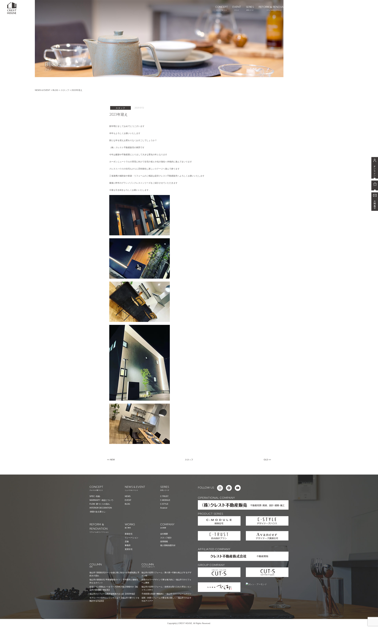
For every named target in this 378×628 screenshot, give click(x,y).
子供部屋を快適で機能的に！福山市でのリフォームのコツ (166, 594)
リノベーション (131, 538)
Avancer (163, 508)
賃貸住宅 (128, 549)
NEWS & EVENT (42, 90)
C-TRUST (164, 496)
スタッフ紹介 (166, 538)
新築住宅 (128, 534)
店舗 (127, 541)
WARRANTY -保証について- (101, 500)
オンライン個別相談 (375, 170)
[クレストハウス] (11, 8)
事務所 (128, 545)
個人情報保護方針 (168, 545)
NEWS (128, 496)
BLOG (55, 90)
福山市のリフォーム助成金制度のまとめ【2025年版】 (112, 594)
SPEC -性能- (94, 496)
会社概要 (164, 534)
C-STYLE (164, 504)
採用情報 (164, 541)
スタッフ (65, 90)
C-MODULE (165, 500)
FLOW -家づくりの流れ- (99, 504)
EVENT (128, 500)
